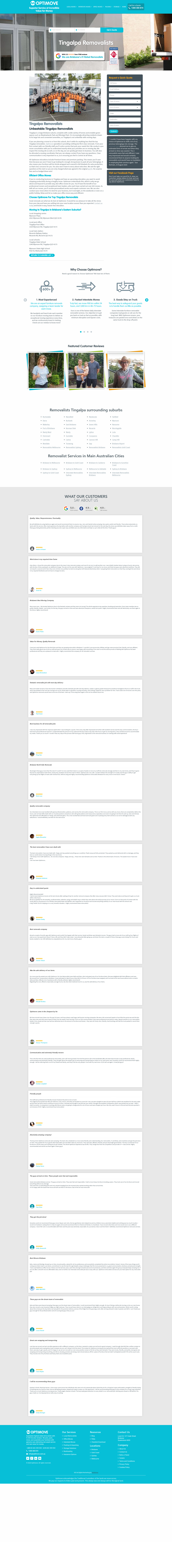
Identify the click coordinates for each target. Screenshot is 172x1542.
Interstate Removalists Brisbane (97, 474)
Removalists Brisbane (97, 447)
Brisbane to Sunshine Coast (120, 464)
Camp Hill (116, 440)
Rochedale (47, 417)
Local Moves (71, 7)
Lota (114, 432)
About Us (122, 1449)
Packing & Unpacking (71, 1445)
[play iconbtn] (46, 370)
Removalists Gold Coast (121, 447)
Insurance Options (70, 1454)
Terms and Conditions (127, 1461)
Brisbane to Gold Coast (74, 463)
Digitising (95, 1472)
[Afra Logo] (113, 56)
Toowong (69, 443)
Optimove (49, 144)
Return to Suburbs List (41, 255)
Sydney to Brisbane (119, 469)
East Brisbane (71, 424)
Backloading (68, 1451)
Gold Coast (95, 1452)
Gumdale (69, 436)
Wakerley (46, 424)
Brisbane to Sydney (50, 469)
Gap (90, 443)
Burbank (69, 421)
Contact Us (123, 1452)
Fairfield (115, 417)
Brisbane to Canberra (97, 463)
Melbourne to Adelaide (97, 469)
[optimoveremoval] (27, 1458)
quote (90, 169)
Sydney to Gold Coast (51, 473)
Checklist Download (98, 1442)
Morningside (116, 428)
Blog (93, 1436)
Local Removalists (70, 1436)
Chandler (115, 436)
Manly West (47, 432)
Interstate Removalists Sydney (74, 474)
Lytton (91, 432)
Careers (122, 1458)
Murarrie (92, 428)
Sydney (94, 1456)
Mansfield (69, 417)
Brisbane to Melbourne (51, 463)
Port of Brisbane (49, 428)
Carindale (46, 440)
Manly (68, 432)
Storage (116, 7)
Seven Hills (93, 424)
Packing (108, 7)
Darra (45, 421)
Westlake (46, 443)
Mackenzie (93, 417)
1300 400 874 (137, 8)
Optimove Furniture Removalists (44, 3)
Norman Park (71, 428)
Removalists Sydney (73, 447)
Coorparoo (93, 436)
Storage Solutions (70, 1448)
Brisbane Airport (118, 443)
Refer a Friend (124, 1455)
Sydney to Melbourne (74, 469)
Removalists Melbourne (51, 447)
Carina (68, 440)
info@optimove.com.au (37, 1454)
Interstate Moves (84, 7)
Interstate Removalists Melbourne (120, 474)
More (124, 7)
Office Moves (97, 7)
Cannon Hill (93, 440)
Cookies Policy (124, 1467)
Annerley (92, 421)
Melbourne (95, 1459)
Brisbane (94, 1449)
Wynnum (115, 421)
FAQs (93, 1439)
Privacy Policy (124, 1464)
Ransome (115, 424)
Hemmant (46, 436)
